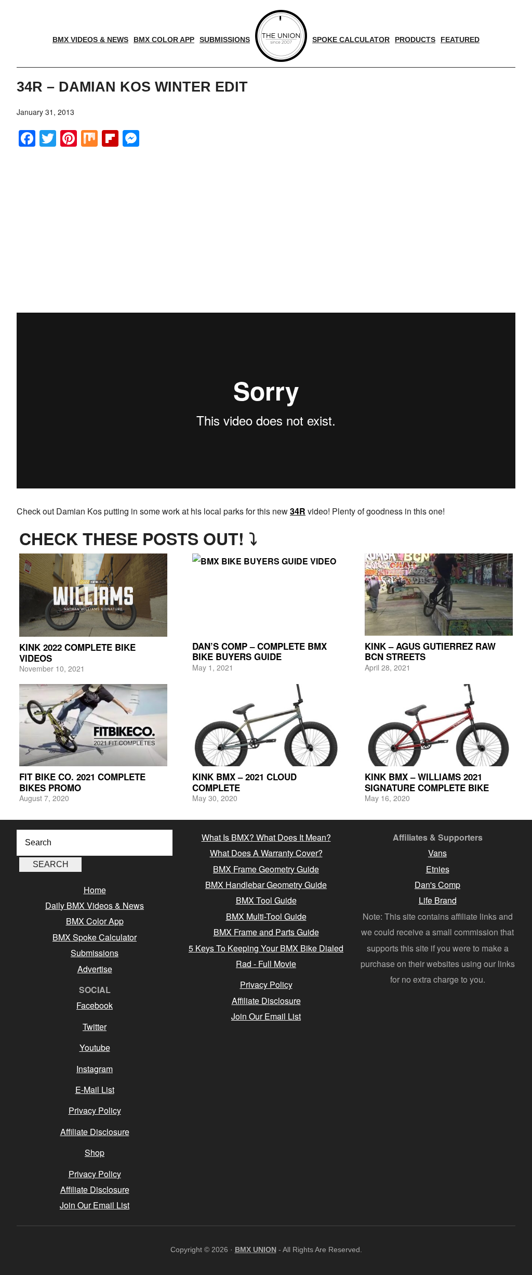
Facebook (94, 1005)
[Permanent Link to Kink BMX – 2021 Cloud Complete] (266, 725)
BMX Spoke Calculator (94, 937)
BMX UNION (255, 1249)
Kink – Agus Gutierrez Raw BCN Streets (430, 651)
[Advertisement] (266, 229)
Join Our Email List (94, 1205)
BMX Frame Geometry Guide (266, 869)
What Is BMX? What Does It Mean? (266, 837)
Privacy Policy (95, 1110)
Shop (94, 1152)
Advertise (94, 969)
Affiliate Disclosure (94, 1132)
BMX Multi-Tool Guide (266, 916)
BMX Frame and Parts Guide (266, 932)
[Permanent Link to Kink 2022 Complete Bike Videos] (93, 595)
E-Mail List (94, 1090)
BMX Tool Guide (266, 900)
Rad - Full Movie (266, 964)
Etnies (437, 869)
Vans (437, 853)
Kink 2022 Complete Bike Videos (77, 652)
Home (95, 890)
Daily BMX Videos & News (94, 905)
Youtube (94, 1047)
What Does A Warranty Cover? (266, 853)
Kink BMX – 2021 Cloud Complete (244, 781)
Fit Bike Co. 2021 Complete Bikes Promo (82, 781)
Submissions (94, 953)
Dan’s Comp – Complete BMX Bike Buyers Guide (259, 651)
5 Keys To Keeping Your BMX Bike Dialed (266, 948)
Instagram (94, 1069)
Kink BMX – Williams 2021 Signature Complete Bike (427, 781)
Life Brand (438, 900)
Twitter (95, 1027)
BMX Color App (95, 921)
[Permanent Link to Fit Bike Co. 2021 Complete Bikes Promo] (93, 725)
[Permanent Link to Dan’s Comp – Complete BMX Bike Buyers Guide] (266, 594)
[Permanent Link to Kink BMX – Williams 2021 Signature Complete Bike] (439, 725)
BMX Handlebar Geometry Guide (266, 885)
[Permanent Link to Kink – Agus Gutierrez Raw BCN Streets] (439, 594)
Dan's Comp (437, 885)
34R (297, 511)
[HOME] (281, 36)
